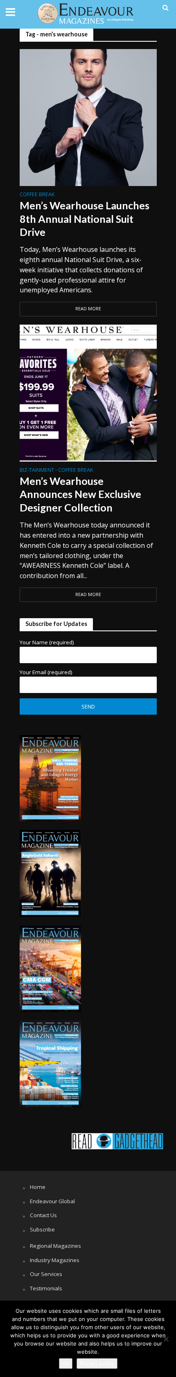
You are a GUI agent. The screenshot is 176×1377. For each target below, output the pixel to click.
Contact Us (43, 1215)
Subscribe (42, 1229)
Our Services (46, 1274)
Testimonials (46, 1288)
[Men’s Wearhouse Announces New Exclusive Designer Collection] (88, 392)
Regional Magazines (55, 1245)
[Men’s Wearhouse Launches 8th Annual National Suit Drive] (88, 116)
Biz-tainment (37, 470)
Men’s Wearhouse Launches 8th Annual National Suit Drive (84, 218)
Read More (88, 309)
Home (37, 1187)
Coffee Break (37, 195)
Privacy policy (97, 1363)
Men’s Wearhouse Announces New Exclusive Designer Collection (80, 494)
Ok (65, 1363)
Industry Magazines (54, 1260)
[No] (166, 1339)
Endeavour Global (52, 1201)
